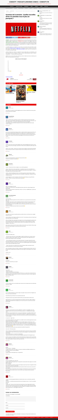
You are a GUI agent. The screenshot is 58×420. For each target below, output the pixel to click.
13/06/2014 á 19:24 (11, 117)
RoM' (10, 182)
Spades (10, 266)
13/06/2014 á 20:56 (11, 129)
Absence (44, 26)
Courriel (7, 405)
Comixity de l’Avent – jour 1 (46, 10)
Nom (6, 402)
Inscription (35, 8)
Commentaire (8, 395)
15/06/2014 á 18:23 (11, 290)
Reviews (36, 6)
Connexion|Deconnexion (8, 8)
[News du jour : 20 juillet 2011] (31, 90)
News (32, 6)
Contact (30, 8)
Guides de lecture (19, 6)
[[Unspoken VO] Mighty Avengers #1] (21, 99)
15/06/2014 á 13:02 (11, 267)
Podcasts (11, 6)
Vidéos (41, 6)
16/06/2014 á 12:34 (11, 307)
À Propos (40, 8)
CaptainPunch (11, 116)
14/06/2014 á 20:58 (11, 258)
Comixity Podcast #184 (10, 93)
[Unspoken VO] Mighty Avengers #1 (20, 102)
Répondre (8, 113)
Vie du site (46, 6)
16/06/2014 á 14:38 (11, 358)
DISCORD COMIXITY (20, 8)
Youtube (15, 8)
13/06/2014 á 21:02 (11, 142)
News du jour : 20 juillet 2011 (31, 93)
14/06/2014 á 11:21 (11, 232)
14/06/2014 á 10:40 (11, 196)
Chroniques (26, 6)
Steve (40, 10)
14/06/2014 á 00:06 (11, 155)
